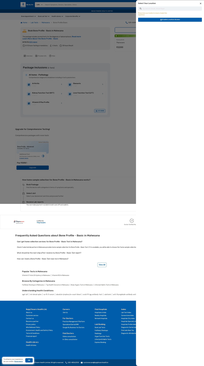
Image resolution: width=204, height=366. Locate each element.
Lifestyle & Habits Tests (103, 339)
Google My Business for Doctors (73, 327)
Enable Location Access (171, 19)
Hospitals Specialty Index (130, 321)
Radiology (98, 333)
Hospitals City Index (128, 318)
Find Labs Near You (127, 330)
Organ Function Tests (102, 336)
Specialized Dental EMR (71, 324)
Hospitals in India (100, 312)
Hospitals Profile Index (128, 324)
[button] (200, 3)
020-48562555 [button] (73, 362)
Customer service (32, 315)
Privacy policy (31, 324)
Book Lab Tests (100, 327)
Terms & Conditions (32, 333)
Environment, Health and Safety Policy (39, 330)
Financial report (31, 336)
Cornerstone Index (127, 315)
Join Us (65, 312)
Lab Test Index (126, 312)
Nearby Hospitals (100, 315)
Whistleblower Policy (33, 327)
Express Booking (100, 342)
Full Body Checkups (101, 330)
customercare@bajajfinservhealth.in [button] (95, 362)
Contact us (30, 318)
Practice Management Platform (74, 321)
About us (29, 312)
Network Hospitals (101, 318)
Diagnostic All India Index (129, 333)
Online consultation (69, 336)
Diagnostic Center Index (129, 327)
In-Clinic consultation (70, 339)
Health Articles (31, 345)
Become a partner (32, 321)
